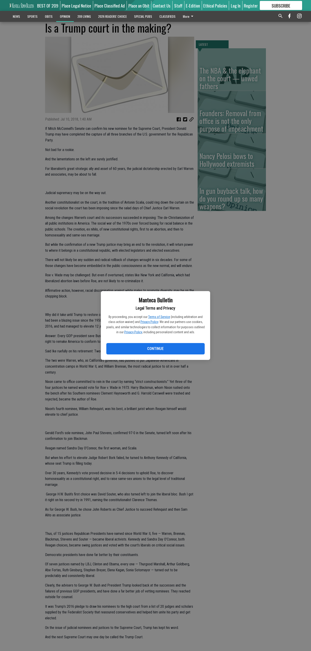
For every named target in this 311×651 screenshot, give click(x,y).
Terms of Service (159, 317)
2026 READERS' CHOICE (112, 16)
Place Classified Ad (109, 5)
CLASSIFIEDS (167, 16)
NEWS (16, 16)
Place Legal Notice (76, 5)
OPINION (65, 16)
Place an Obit (138, 5)
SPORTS (32, 16)
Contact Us (162, 5)
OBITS (49, 16)
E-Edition (193, 5)
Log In (235, 5)
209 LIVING (84, 16)
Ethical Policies (215, 5)
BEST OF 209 (47, 5)
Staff (178, 5)
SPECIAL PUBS (143, 16)
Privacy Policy (149, 322)
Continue (155, 348)
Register (251, 5)
